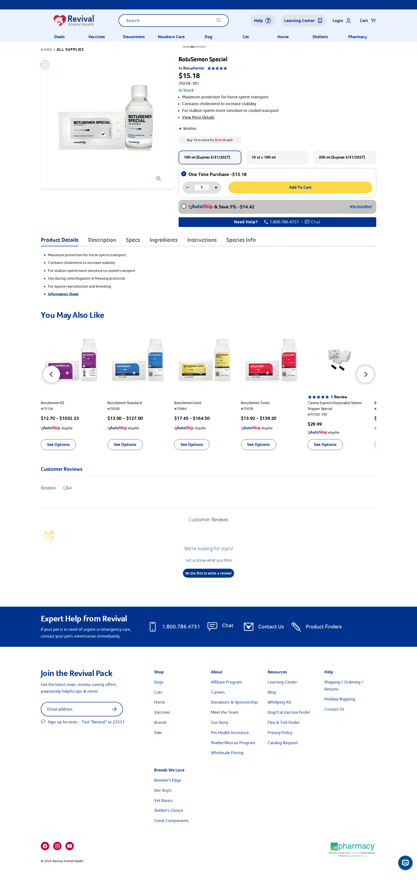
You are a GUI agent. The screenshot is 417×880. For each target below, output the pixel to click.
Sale (158, 732)
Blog (272, 692)
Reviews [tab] (48, 488)
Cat (246, 36)
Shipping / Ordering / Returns (343, 685)
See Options (58, 444)
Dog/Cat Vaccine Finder (289, 712)
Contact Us (271, 627)
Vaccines (96, 36)
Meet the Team (224, 712)
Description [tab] (102, 240)
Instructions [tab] (202, 240)
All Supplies (70, 49)
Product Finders (324, 627)
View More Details (198, 117)
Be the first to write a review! (208, 573)
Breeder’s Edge (167, 780)
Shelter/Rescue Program (233, 742)
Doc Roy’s (163, 790)
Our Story (219, 722)
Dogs (159, 682)
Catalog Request (283, 742)
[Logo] (74, 21)
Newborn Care (171, 36)
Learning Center (282, 682)
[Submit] (218, 21)
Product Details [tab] (59, 240)
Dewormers (134, 36)
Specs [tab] (133, 240)
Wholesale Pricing (227, 752)
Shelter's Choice (168, 810)
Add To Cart (300, 187)
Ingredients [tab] (164, 240)
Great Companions (171, 820)
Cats (158, 692)
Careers (218, 692)
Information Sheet (63, 294)
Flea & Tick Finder (284, 722)
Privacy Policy (280, 732)
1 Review (339, 396)
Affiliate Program (226, 682)
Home (46, 49)
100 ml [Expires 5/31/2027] (207, 157)
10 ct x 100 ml (263, 157)
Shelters (320, 36)
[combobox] (173, 20)
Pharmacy (357, 36)
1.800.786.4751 (284, 222)
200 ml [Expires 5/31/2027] (342, 157)
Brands (160, 722)
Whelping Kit (279, 702)
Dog (208, 36)
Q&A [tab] (67, 488)
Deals (59, 36)
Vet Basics (163, 800)
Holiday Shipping (339, 699)
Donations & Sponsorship (234, 702)
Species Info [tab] (241, 240)
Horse (283, 36)
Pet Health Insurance (230, 732)
